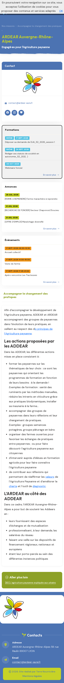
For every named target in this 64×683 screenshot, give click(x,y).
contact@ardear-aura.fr (20, 103)
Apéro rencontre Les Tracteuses (21, 275)
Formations (12, 129)
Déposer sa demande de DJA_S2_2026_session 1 (30, 142)
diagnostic (39, 486)
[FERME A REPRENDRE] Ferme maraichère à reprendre (31, 199)
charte (13, 486)
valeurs (49, 477)
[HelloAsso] (21, 113)
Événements (12, 239)
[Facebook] (7, 113)
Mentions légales (32, 676)
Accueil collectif (13, 252)
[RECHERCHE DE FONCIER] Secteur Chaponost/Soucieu (32, 210)
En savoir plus (50, 175)
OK (61, 11)
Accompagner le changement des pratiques (40, 26)
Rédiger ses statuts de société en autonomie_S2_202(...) (22, 155)
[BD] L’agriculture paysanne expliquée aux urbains (30, 582)
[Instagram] (14, 113)
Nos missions (8, 26)
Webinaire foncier (14, 168)
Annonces (11, 186)
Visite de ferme (12, 263)
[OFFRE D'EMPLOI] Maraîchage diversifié (24, 221)
